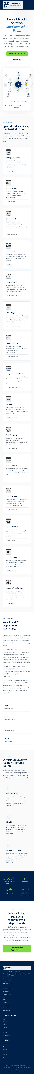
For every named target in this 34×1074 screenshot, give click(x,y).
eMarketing (6, 1007)
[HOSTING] (18, 73)
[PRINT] (6, 75)
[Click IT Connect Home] (13, 5)
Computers (6, 1005)
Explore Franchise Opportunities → (17, 948)
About (4, 1044)
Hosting (5, 1019)
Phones (5, 1022)
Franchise (5, 1052)
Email (4, 997)
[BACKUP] (28, 94)
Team (4, 1046)
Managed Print (7, 1035)
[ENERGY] (8, 94)
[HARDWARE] (10, 89)
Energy (5, 1032)
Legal (4, 1057)
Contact (5, 1054)
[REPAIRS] (18, 90)
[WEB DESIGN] (10, 80)
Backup (5, 1027)
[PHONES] (31, 84)
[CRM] (27, 89)
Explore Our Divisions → (17, 53)
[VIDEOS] (30, 75)
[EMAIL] (26, 84)
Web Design (6, 1010)
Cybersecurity (7, 994)
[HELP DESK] (5, 84)
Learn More (17, 60)
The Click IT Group (25, 1067)
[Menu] (30, 5)
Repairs (5, 1002)
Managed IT (6, 991)
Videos (5, 1024)
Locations (5, 1049)
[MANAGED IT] (18, 78)
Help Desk (5, 1030)
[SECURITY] (27, 80)
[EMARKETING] (10, 84)
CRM (4, 999)
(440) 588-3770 (7, 983)
